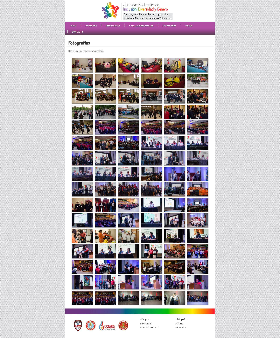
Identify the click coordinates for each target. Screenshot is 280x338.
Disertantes (113, 25)
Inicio (73, 25)
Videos (188, 25)
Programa (91, 25)
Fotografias (182, 319)
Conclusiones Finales (141, 25)
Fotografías (169, 25)
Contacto (77, 31)
